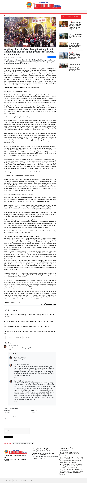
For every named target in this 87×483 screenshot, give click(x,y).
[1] (43, 129)
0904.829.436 (65, 450)
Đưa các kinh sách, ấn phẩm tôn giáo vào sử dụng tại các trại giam (26, 326)
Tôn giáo (9, 337)
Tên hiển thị (7, 410)
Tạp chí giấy (22, 480)
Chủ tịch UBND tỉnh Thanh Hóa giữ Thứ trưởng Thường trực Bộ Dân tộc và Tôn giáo (29, 315)
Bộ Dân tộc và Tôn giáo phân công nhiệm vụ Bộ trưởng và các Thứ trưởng (28, 321)
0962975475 (54, 457)
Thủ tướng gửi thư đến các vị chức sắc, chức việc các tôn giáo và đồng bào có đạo (29, 332)
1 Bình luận (17, 57)
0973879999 (47, 457)
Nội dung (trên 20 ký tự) (10, 416)
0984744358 (39, 457)
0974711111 (62, 474)
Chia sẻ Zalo (51, 57)
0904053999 (73, 467)
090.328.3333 (63, 455)
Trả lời (9, 349)
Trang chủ (8, 480)
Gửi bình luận (8, 437)
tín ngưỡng (17, 337)
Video (15, 480)
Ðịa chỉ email (34, 410)
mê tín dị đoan (27, 337)
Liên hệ (30, 480)
